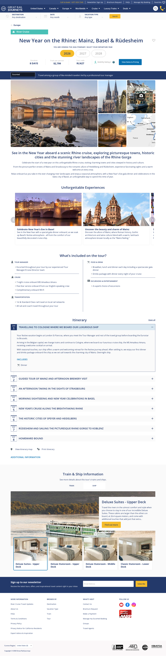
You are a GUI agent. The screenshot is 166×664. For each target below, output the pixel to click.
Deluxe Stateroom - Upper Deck (65, 565)
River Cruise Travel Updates (22, 604)
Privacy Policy (16, 623)
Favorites (158, 2)
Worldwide (80, 8)
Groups (86, 623)
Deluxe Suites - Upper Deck (27, 565)
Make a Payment (89, 614)
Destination (18, 14)
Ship (94, 485)
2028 (98, 53)
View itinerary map (23, 449)
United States (37, 8)
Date (52, 14)
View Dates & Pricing (130, 62)
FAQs (128, 2)
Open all (151, 320)
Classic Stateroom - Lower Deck (135, 565)
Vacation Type (52, 609)
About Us (14, 609)
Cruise (95, 8)
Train (71, 485)
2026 (67, 53)
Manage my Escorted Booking (95, 618)
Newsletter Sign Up (95, 2)
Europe (65, 8)
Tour (49, 618)
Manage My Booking (142, 2)
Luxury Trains (110, 8)
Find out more (111, 524)
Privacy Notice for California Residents (26, 628)
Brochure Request (114, 2)
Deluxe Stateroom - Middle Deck (100, 565)
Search (115, 16)
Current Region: (10, 646)
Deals (125, 8)
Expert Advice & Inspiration (22, 633)
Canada (52, 8)
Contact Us (87, 604)
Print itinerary (48, 449)
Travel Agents (88, 628)
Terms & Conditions (19, 618)
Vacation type (91, 14)
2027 (82, 53)
